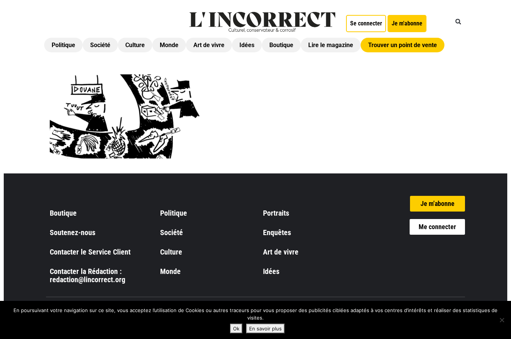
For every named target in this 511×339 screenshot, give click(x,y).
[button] (458, 21)
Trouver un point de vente (402, 45)
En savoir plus (265, 329)
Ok (236, 329)
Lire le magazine (330, 45)
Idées (246, 45)
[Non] (501, 320)
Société (100, 45)
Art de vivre (208, 45)
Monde (169, 45)
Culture (135, 45)
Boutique (281, 45)
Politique (63, 45)
